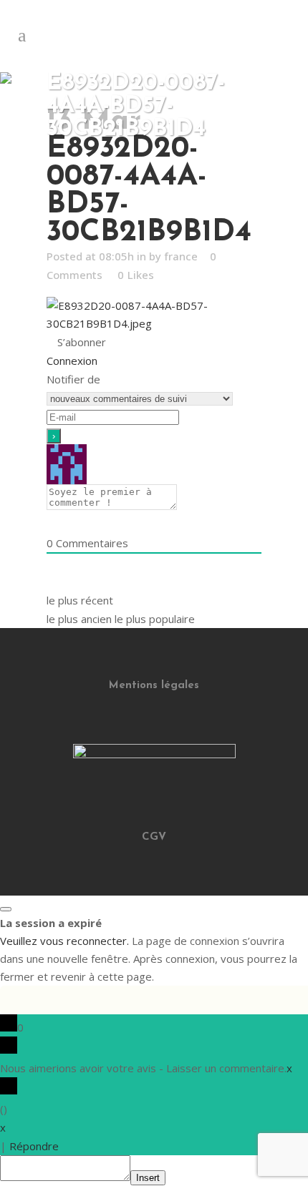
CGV (154, 837)
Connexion (72, 360)
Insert (148, 1177)
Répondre (34, 1146)
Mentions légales (154, 685)
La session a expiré (51, 923)
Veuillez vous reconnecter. (64, 940)
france (181, 256)
